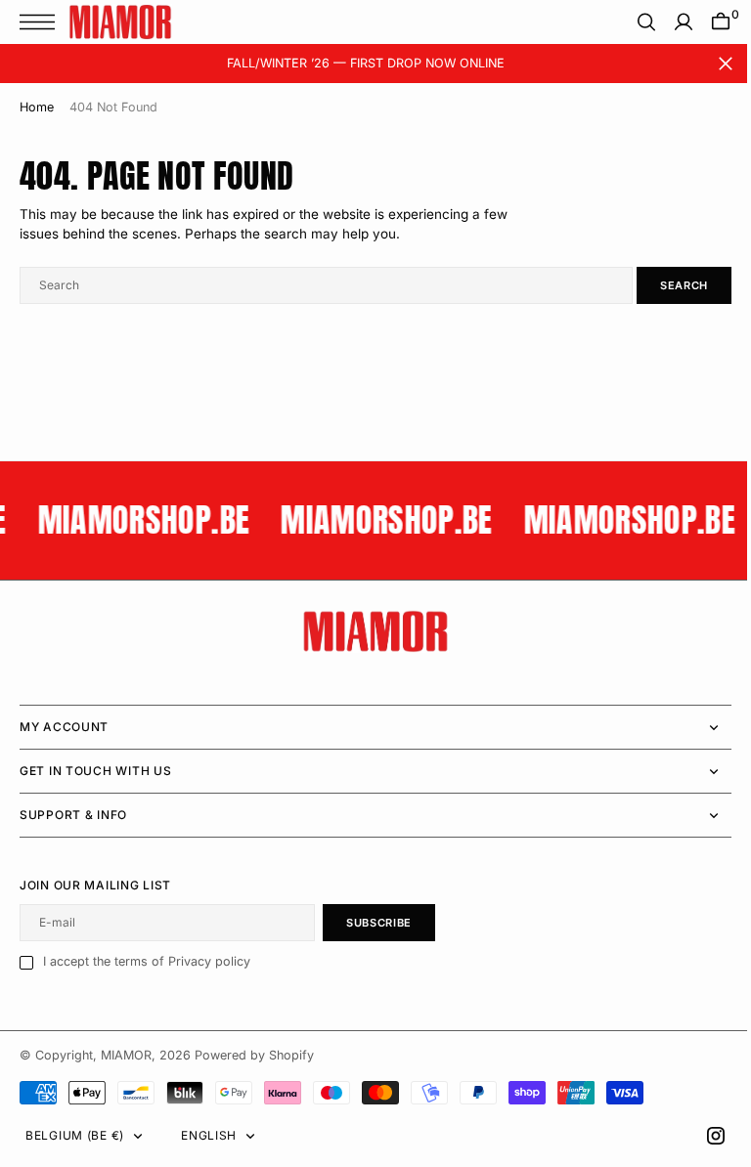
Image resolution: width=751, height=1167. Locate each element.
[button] (42, 22)
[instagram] (701, 1135)
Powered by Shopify (254, 1055)
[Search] (631, 22)
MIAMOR (126, 1055)
